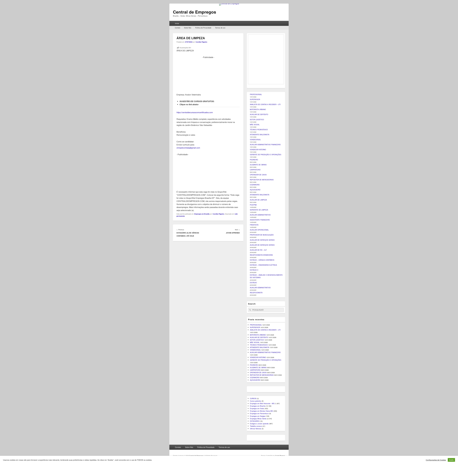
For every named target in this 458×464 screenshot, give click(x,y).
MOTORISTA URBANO (258, 240)
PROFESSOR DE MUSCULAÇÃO (262, 365)
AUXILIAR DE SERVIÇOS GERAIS (262, 370)
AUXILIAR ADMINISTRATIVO (260, 345)
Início (177, 23)
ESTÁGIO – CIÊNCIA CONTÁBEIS (262, 390)
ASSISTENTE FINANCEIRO (260, 350)
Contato (177, 28)
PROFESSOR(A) (256, 225)
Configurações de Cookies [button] (436, 460)
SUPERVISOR (255, 230)
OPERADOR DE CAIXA (258, 305)
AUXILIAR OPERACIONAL (259, 360)
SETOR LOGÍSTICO (257, 250)
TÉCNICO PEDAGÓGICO (259, 260)
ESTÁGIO (253, 413)
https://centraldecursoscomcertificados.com (195, 112)
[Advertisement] (208, 75)
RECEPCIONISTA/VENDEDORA (261, 385)
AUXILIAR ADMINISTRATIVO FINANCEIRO (265, 275)
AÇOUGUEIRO (255, 320)
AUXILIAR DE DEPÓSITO (259, 245)
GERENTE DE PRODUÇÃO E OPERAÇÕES (265, 285)
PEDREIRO (254, 290)
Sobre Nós (187, 28)
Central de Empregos (194, 12)
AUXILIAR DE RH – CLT (258, 380)
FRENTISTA (254, 355)
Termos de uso (220, 28)
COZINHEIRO (255, 315)
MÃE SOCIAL (255, 255)
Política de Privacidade (203, 28)
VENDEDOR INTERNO (258, 280)
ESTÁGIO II (254, 400)
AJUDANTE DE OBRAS (258, 295)
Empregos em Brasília (201, 214)
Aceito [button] (451, 460)
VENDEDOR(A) (255, 270)
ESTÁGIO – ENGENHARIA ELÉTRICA (263, 395)
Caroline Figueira (201, 42)
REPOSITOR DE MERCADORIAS (262, 310)
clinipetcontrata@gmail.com (188, 147)
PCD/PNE (253, 335)
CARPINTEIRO (255, 300)
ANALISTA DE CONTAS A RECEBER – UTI (265, 235)
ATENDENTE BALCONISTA (259, 265)
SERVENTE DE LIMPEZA (259, 340)
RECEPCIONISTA (256, 423)
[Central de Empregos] (229, 3)
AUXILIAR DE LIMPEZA (258, 330)
